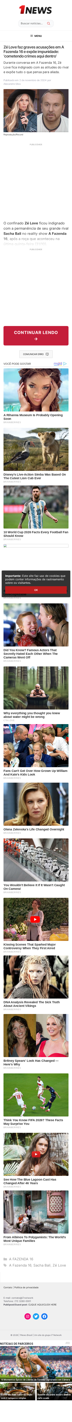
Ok (36, 589)
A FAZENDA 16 (21, 1259)
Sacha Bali (42, 1265)
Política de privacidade (26, 1287)
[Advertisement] (36, 181)
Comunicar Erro (33, 354)
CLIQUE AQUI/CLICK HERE (42, 1304)
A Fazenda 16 (20, 1265)
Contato (7, 1287)
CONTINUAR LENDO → (36, 335)
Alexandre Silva (12, 83)
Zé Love (59, 1265)
